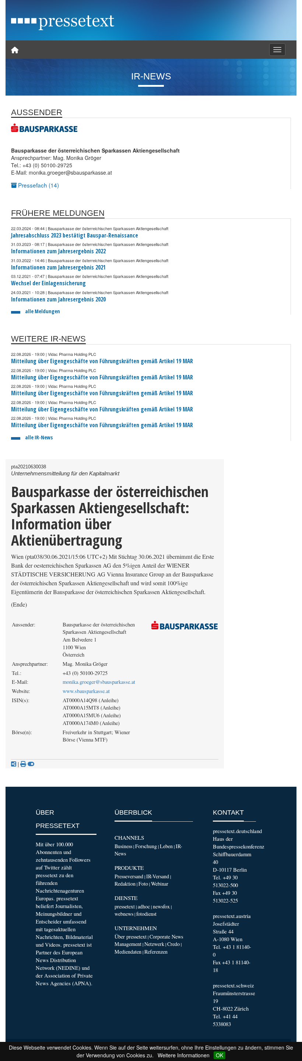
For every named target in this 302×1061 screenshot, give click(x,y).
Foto (143, 883)
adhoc (144, 906)
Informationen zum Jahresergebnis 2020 (58, 299)
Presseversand (129, 876)
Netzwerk (154, 943)
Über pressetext (131, 936)
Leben (166, 846)
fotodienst (146, 913)
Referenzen (156, 951)
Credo (173, 943)
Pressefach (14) (38, 185)
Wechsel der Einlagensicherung (48, 283)
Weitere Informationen (184, 1055)
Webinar (159, 883)
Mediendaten (128, 951)
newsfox (161, 906)
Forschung (146, 846)
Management (128, 943)
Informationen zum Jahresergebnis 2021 (58, 267)
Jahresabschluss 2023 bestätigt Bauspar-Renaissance (74, 235)
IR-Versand (157, 876)
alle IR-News (39, 437)
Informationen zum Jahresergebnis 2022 (58, 251)
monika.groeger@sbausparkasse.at (99, 681)
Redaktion (125, 883)
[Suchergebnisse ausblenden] (31, 764)
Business (123, 846)
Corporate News (166, 936)
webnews (124, 913)
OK (219, 1055)
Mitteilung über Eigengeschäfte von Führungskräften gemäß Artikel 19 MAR (102, 361)
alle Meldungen (42, 311)
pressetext (125, 906)
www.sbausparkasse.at (86, 690)
